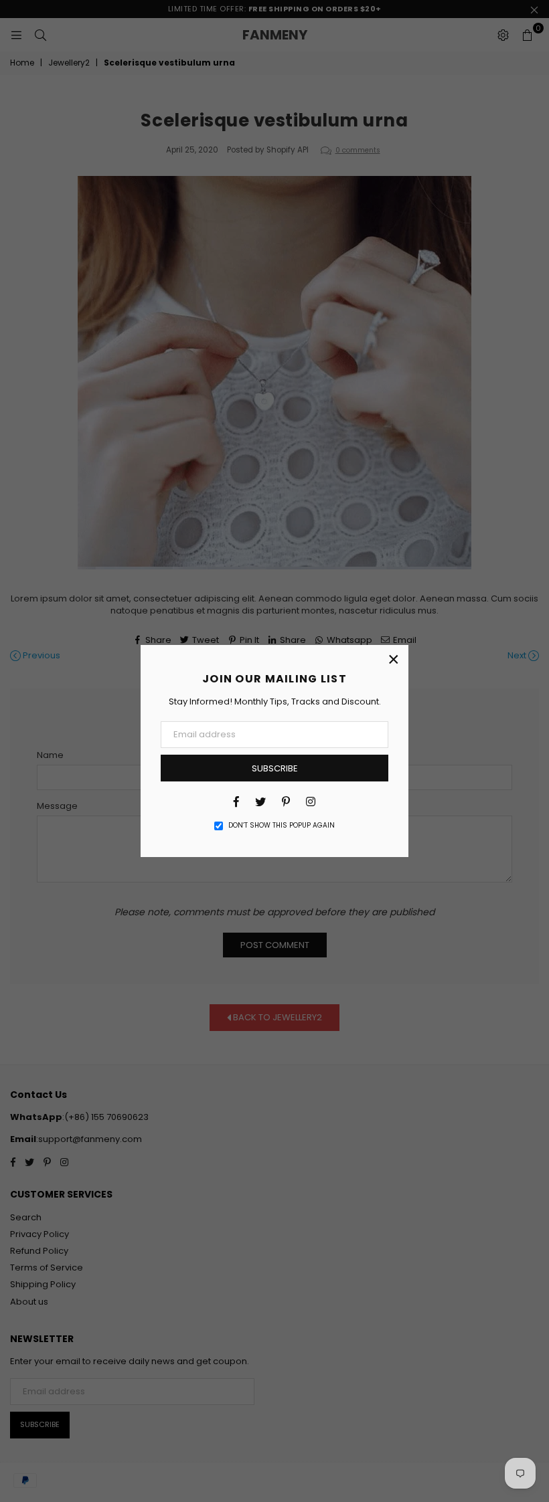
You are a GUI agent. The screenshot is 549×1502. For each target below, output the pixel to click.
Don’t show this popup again (281, 825)
